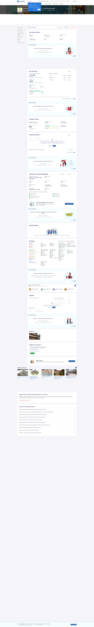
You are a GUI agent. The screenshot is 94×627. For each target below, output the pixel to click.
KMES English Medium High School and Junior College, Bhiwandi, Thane (58, 377)
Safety (45, 275)
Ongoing (71, 149)
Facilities (18, 37)
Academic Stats (20, 30)
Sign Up (50, 145)
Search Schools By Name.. (43, 1)
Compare (60, 27)
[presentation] (74, 285)
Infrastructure (49, 275)
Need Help (72, 361)
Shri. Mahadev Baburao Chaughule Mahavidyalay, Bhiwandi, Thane (34, 377)
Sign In (75, 1)
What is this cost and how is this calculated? (36, 77)
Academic (32, 275)
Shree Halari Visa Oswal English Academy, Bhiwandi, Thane (71, 377)
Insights (18, 39)
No (42, 50)
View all (72, 56)
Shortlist (73, 27)
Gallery (18, 41)
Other (54, 275)
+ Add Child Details (69, 203)
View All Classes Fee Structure (68, 98)
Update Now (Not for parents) (25, 400)
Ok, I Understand (73, 624)
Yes (39, 50)
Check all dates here (70, 152)
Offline (45, 163)
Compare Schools (55, 3)
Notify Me (66, 27)
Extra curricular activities (39, 275)
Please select (34, 27)
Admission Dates (20, 32)
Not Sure (45, 50)
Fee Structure (19, 28)
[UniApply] (21, 1)
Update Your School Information (71, 8)
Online (41, 163)
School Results (20, 36)
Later (36, 9)
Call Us (33, 353)
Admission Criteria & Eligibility (20, 34)
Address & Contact (20, 42)
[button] (71, 71)
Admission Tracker (48, 3)
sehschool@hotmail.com (34, 349)
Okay (39, 9)
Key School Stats (20, 27)
